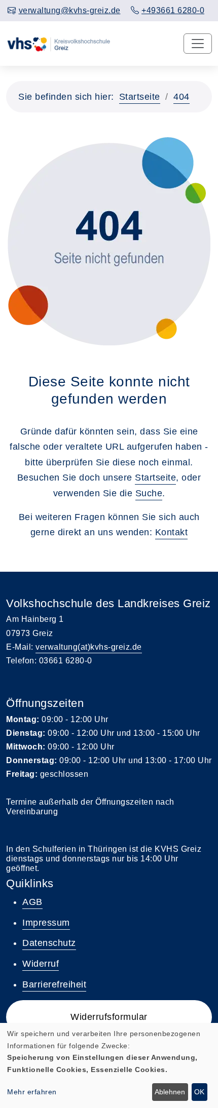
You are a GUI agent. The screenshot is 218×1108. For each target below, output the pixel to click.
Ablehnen (170, 1092)
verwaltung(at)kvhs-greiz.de (88, 647)
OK (199, 1092)
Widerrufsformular (109, 1017)
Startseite (139, 97)
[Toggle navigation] (198, 43)
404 (181, 97)
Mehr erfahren (32, 1092)
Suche (149, 493)
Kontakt (171, 532)
